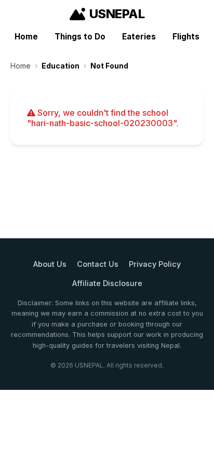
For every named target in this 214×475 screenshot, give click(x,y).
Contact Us (97, 264)
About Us (49, 264)
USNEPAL (116, 13)
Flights (185, 37)
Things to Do (80, 37)
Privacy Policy (155, 264)
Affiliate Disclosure (107, 283)
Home (26, 37)
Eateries (139, 37)
